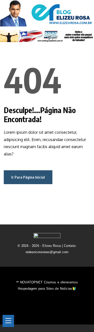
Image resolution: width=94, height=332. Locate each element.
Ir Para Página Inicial (28, 177)
